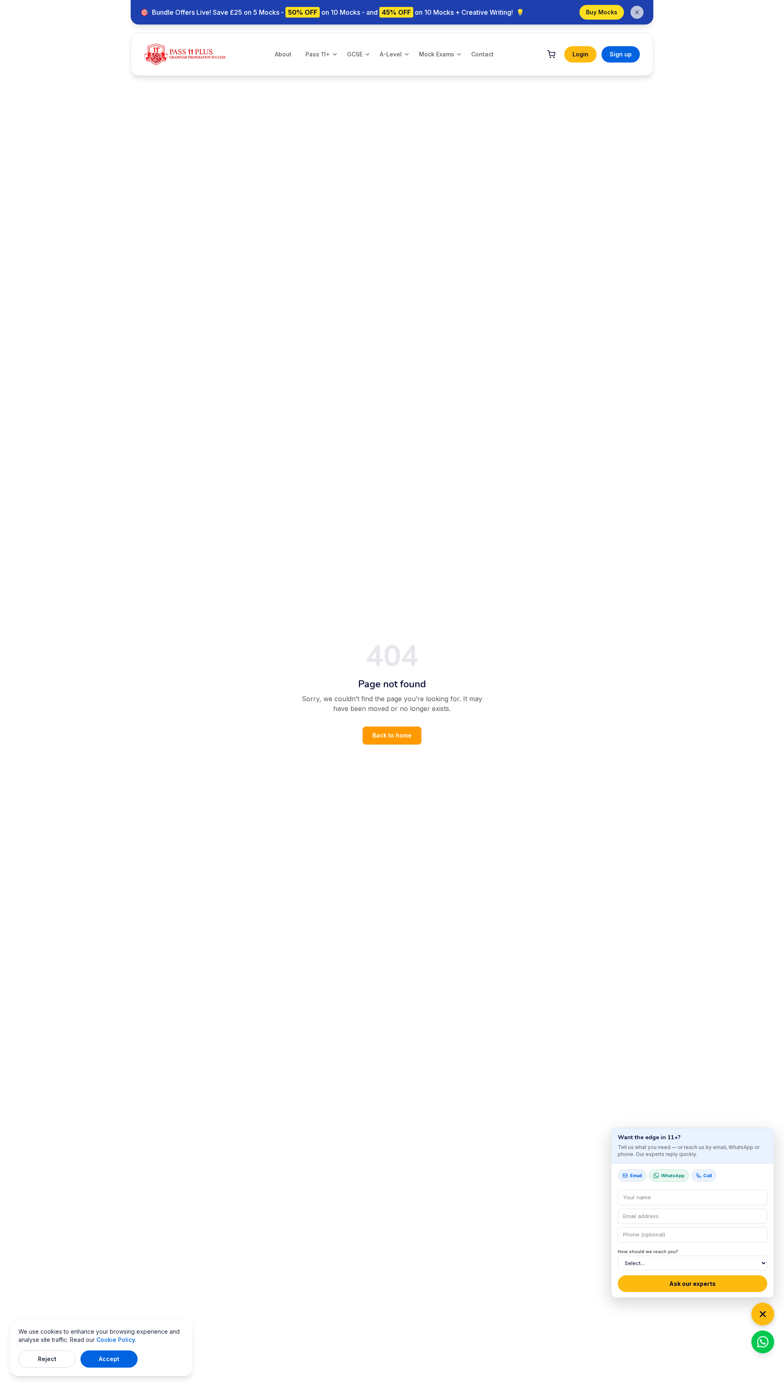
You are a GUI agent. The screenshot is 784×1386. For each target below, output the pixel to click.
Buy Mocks (601, 12)
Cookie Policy (115, 1339)
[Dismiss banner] (637, 12)
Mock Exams (436, 54)
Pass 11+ (317, 54)
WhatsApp (672, 1175)
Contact (482, 54)
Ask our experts (692, 1283)
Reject (47, 1358)
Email (636, 1175)
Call (707, 1175)
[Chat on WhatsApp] (762, 1341)
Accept (109, 1358)
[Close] (762, 1314)
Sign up (621, 54)
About (283, 54)
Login (580, 54)
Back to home (392, 735)
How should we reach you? (648, 1251)
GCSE (355, 54)
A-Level (391, 54)
